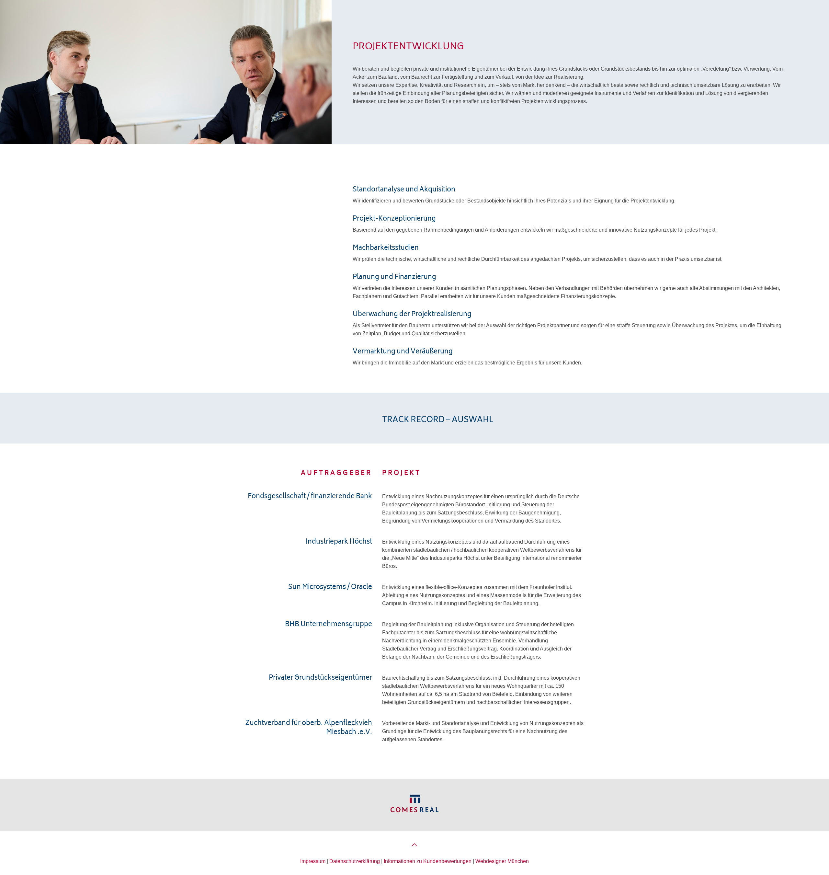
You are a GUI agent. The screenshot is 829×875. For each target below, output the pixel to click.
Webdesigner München (502, 861)
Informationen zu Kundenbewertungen (427, 861)
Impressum (312, 861)
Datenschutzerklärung (354, 861)
